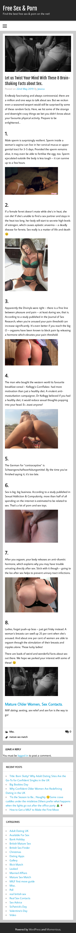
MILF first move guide (22, 881)
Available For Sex (19, 835)
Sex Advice (16, 902)
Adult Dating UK (19, 831)
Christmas (15, 852)
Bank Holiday (17, 839)
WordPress (35, 929)
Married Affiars (18, 873)
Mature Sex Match (20, 877)
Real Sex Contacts (20, 898)
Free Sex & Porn (20, 8)
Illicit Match (16, 864)
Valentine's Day (18, 910)
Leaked (14, 868)
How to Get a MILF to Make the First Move (34, 809)
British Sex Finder (20, 847)
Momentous (53, 929)
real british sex (18, 894)
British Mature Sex (20, 843)
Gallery (13, 860)
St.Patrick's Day (18, 906)
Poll (11, 889)
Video (13, 915)
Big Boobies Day (19, 784)
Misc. (11, 731)
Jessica (41, 88)
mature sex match (18, 736)
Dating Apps (17, 856)
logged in (23, 755)
